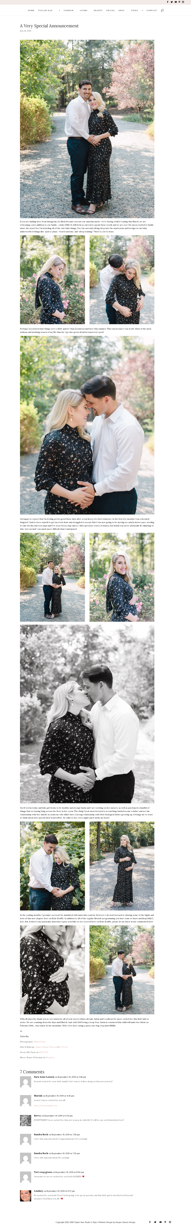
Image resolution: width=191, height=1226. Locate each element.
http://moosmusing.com (45, 1105)
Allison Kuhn (39, 1041)
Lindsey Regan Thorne (45, 1047)
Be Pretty (63, 1047)
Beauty (98, 10)
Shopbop (50, 1057)
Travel (110, 10)
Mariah (38, 1095)
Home (31, 10)
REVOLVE (43, 1052)
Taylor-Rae (45, 10)
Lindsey (38, 1190)
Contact (152, 10)
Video (134, 10)
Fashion (68, 10)
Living (83, 10)
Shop (122, 10)
